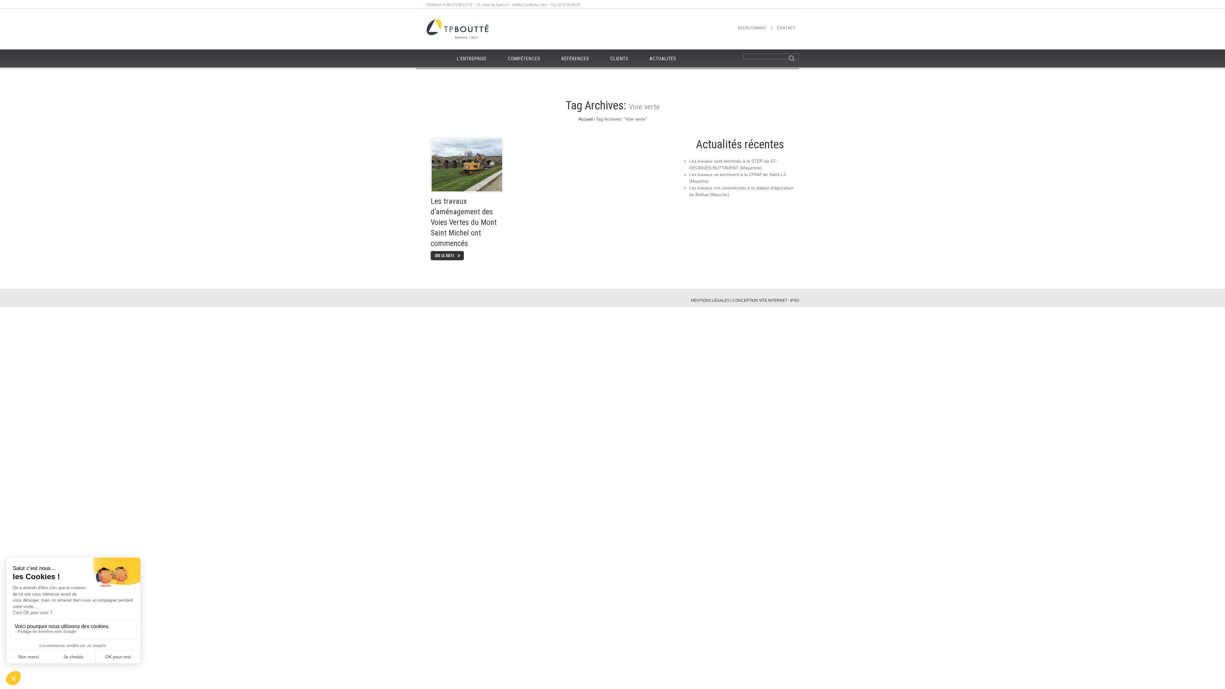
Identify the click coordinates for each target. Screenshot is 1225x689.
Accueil (585, 119)
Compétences (524, 59)
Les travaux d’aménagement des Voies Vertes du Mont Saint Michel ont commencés (464, 222)
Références (575, 59)
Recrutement (752, 28)
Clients (619, 59)
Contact (786, 28)
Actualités (663, 59)
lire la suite (444, 255)
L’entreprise (472, 59)
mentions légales (710, 300)
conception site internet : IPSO (765, 300)
